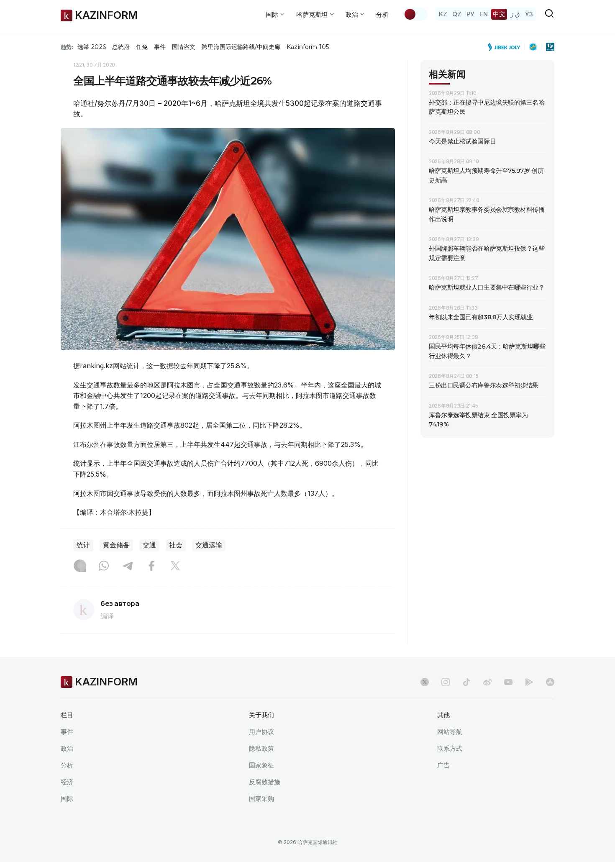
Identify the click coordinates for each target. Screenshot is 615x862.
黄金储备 (116, 545)
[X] (175, 566)
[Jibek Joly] (506, 47)
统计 (83, 545)
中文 (499, 14)
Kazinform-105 (308, 47)
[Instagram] (80, 566)
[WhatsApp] (103, 566)
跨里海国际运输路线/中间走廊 (241, 47)
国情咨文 (183, 47)
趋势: (67, 47)
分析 (382, 14)
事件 (160, 47)
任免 (142, 47)
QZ (456, 14)
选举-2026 (91, 47)
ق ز (515, 14)
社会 (175, 545)
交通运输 (208, 545)
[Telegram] (127, 566)
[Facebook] (151, 566)
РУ (470, 14)
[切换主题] (415, 14)
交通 (149, 545)
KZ (443, 14)
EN (483, 14)
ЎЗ (529, 14)
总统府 (121, 47)
